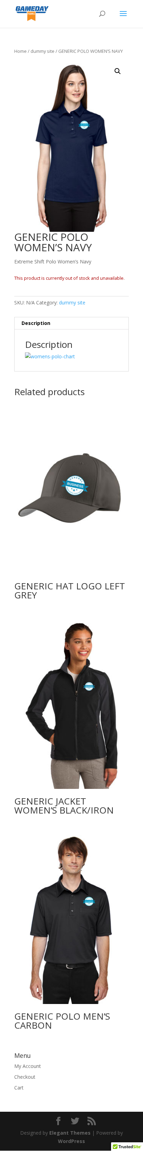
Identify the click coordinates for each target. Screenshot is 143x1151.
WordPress (71, 1141)
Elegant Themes (70, 1132)
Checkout (24, 1077)
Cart (19, 1087)
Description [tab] (36, 323)
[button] (117, 71)
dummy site (42, 51)
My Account (27, 1066)
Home (20, 51)
